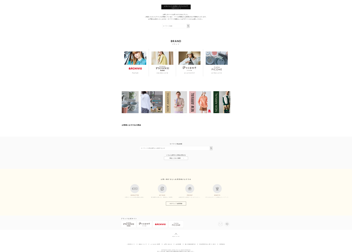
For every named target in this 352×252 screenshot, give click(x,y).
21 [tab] (188, 115)
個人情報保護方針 (190, 244)
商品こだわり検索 (175, 158)
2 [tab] (163, 115)
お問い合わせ (168, 244)
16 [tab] (181, 115)
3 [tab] (165, 115)
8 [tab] (171, 115)
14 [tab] (179, 115)
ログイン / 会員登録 (176, 203)
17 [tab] (183, 115)
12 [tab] (176, 115)
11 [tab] (175, 115)
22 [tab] (189, 115)
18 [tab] (184, 115)
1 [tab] (162, 115)
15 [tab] (180, 115)
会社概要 (178, 244)
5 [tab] (167, 115)
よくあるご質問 (155, 244)
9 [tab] (172, 115)
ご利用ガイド (131, 244)
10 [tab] (174, 115)
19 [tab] (185, 115)
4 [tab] (166, 115)
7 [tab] (170, 115)
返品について (143, 244)
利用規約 (222, 244)
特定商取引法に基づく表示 (208, 244)
